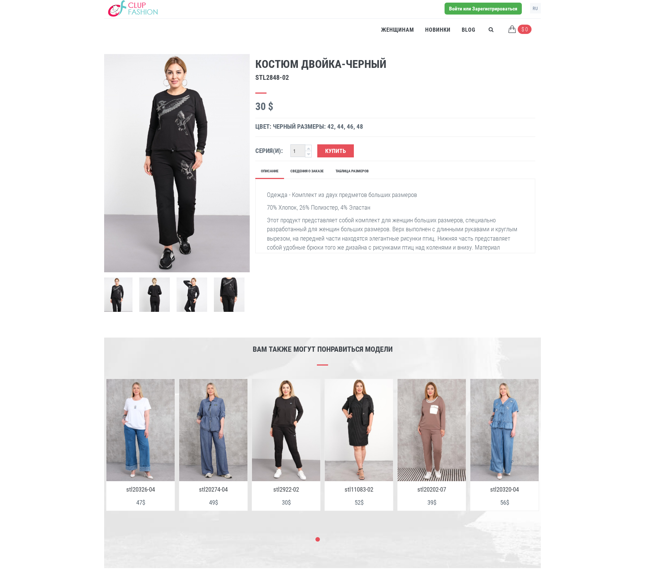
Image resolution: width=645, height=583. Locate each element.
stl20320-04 (431, 489)
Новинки (438, 29)
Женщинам (397, 29)
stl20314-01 (504, 489)
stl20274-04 (140, 489)
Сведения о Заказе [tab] (307, 171)
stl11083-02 (286, 489)
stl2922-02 (213, 489)
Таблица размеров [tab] (352, 171)
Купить (335, 150)
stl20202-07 (359, 489)
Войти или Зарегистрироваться (483, 9)
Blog (469, 29)
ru (535, 8)
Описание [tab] (269, 171)
